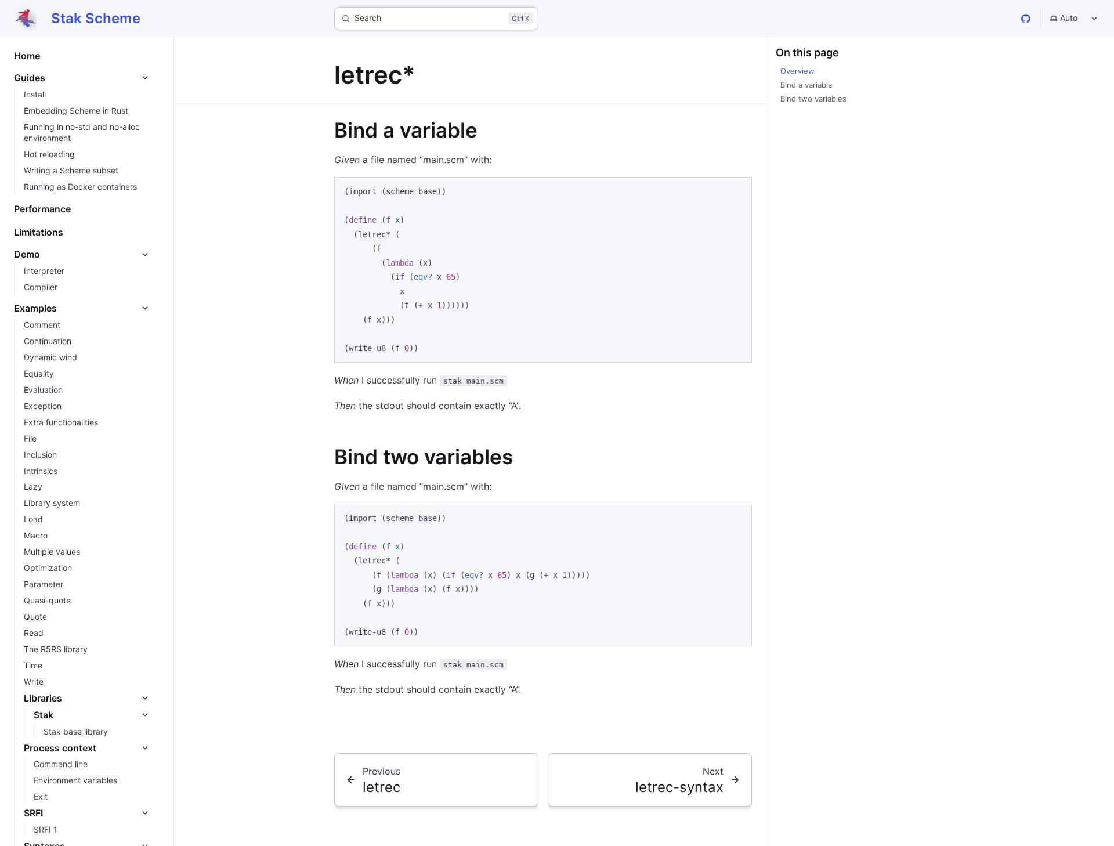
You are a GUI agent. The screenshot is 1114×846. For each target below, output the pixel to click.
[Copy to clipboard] (737, 191)
